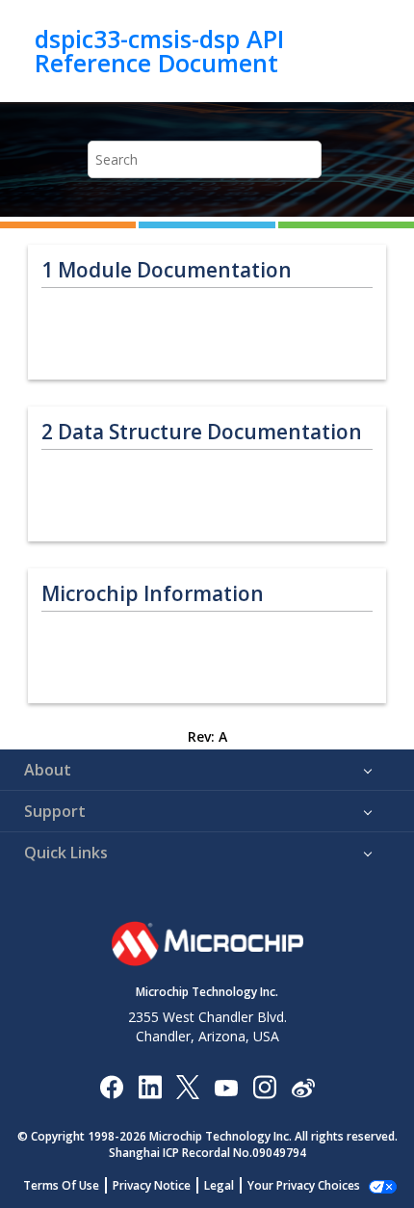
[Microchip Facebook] (111, 1086)
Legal (219, 1185)
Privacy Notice (152, 1185)
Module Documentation (166, 270)
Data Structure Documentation (201, 432)
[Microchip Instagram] (264, 1086)
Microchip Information (152, 594)
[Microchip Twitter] (187, 1086)
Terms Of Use (61, 1185)
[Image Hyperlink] (226, 1086)
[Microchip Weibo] (303, 1086)
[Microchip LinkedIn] (150, 1086)
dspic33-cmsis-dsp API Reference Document (159, 50)
